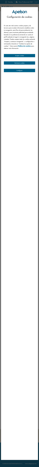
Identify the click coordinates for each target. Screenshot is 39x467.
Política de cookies (24, 46)
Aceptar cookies (19, 56)
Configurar (19, 70)
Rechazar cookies (19, 63)
